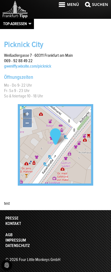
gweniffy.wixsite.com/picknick (27, 66)
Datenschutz (17, 245)
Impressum (15, 240)
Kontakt (13, 223)
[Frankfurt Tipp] (15, 17)
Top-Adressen (15, 23)
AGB (9, 235)
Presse (12, 218)
